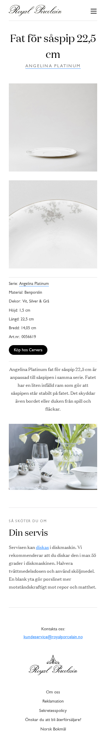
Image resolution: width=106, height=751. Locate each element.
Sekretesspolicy (53, 711)
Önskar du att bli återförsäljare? (53, 720)
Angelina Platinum (53, 66)
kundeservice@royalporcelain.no (53, 637)
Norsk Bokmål (53, 729)
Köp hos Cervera (28, 350)
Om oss (53, 692)
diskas (42, 547)
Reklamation (53, 701)
